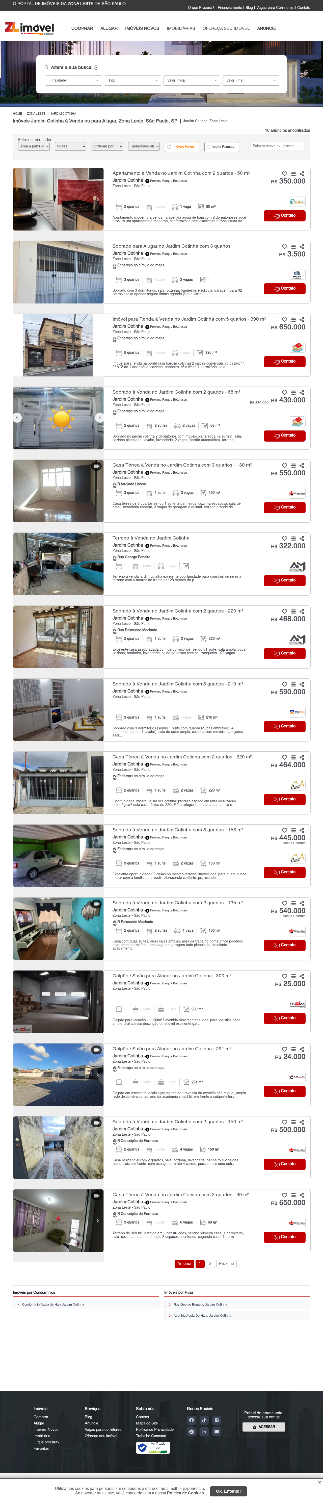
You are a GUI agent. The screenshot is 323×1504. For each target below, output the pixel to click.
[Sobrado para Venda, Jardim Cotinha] (58, 418)
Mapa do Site (147, 1423)
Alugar (39, 1423)
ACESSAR (267, 1427)
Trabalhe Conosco (151, 1436)
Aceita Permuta (222, 146)
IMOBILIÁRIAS (181, 29)
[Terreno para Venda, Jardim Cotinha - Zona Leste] (161, 564)
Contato (303, 8)
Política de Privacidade (155, 1430)
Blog (249, 8)
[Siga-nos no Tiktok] (204, 1420)
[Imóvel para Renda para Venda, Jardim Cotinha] (58, 345)
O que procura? (46, 1442)
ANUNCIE (266, 29)
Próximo (226, 1264)
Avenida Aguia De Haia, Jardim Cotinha (202, 1315)
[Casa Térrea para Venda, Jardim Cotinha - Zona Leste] (161, 491)
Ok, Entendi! (228, 1491)
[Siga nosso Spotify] (191, 1431)
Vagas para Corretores (275, 8)
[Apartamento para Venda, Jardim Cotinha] (58, 199)
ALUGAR (109, 29)
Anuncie (91, 1423)
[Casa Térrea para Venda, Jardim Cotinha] (58, 491)
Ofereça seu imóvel (101, 1436)
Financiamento (230, 8)
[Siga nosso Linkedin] (204, 1431)
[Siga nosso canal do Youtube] (216, 1431)
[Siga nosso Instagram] (216, 1420)
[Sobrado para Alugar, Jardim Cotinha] (58, 272)
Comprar (41, 1417)
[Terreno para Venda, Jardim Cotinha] (58, 564)
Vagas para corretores (103, 1430)
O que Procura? (201, 8)
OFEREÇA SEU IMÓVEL (226, 29)
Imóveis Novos (183, 146)
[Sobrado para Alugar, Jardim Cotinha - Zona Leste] (161, 272)
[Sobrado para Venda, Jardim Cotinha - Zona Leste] (161, 418)
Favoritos (41, 1448)
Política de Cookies (185, 1493)
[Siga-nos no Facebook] (191, 1420)
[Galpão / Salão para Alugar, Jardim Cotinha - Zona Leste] (161, 1002)
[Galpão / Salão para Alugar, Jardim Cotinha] (58, 1002)
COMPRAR (82, 29)
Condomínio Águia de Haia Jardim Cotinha (53, 1304)
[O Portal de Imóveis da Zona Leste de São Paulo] (29, 34)
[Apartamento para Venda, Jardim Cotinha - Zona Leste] (161, 199)
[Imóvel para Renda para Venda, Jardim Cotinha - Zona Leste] (161, 345)
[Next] (97, 199)
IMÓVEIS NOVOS (142, 29)
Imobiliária (42, 1436)
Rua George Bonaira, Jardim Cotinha (200, 1304)
